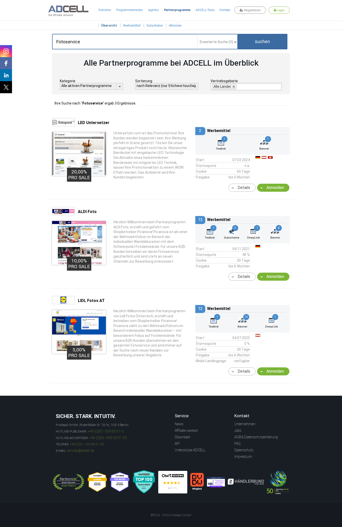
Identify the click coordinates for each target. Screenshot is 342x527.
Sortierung (143, 81)
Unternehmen (244, 424)
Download (182, 437)
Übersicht (109, 25)
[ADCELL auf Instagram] (6, 51)
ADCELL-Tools (205, 10)
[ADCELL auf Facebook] (6, 63)
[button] (262, 41)
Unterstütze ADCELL (190, 450)
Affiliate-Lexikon (186, 431)
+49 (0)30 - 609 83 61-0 (105, 431)
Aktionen (175, 25)
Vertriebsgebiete (224, 81)
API (177, 444)
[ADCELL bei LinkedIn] (6, 75)
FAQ (237, 444)
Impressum (243, 457)
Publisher (104, 10)
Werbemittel (131, 25)
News (179, 424)
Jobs (238, 431)
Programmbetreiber (129, 10)
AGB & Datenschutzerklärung (256, 437)
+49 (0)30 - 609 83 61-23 (108, 438)
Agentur (153, 10)
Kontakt (225, 10)
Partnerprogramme (177, 10)
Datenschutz (243, 450)
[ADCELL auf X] (6, 87)
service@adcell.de (80, 451)
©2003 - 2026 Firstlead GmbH (171, 515)
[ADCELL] (172, 482)
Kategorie (67, 81)
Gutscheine (154, 25)
